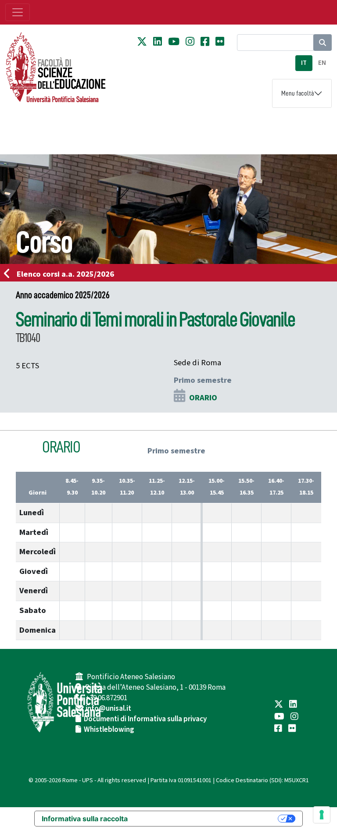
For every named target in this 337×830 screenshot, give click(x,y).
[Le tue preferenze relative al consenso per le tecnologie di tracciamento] (321, 814)
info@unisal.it (108, 708)
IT (304, 63)
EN (322, 63)
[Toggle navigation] (17, 12)
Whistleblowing (109, 729)
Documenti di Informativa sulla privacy (145, 719)
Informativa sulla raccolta (85, 818)
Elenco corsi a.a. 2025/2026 (65, 274)
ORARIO (203, 397)
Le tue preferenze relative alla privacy (207, 818)
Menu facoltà (297, 93)
